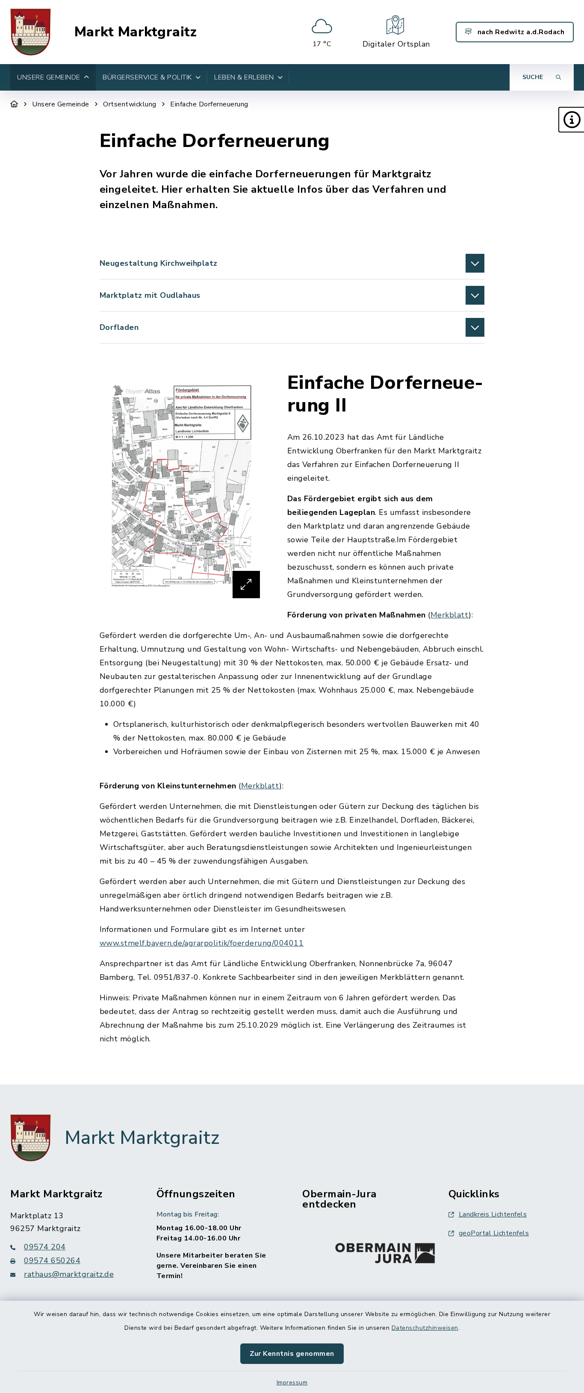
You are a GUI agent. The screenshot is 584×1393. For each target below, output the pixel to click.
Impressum (292, 1382)
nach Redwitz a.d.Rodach (519, 32)
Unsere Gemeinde (60, 104)
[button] (571, 119)
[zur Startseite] (30, 32)
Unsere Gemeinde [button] (48, 77)
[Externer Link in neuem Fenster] (385, 1251)
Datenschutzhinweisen (425, 1328)
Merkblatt (450, 615)
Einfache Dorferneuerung (209, 104)
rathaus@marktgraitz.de (69, 1274)
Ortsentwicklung (129, 104)
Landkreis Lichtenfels (493, 1214)
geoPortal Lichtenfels (494, 1233)
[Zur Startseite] (14, 104)
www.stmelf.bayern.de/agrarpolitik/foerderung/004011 (202, 943)
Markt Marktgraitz (135, 32)
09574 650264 (52, 1260)
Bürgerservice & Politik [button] (147, 77)
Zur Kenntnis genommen (292, 1353)
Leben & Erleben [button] (244, 77)
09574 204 (45, 1247)
